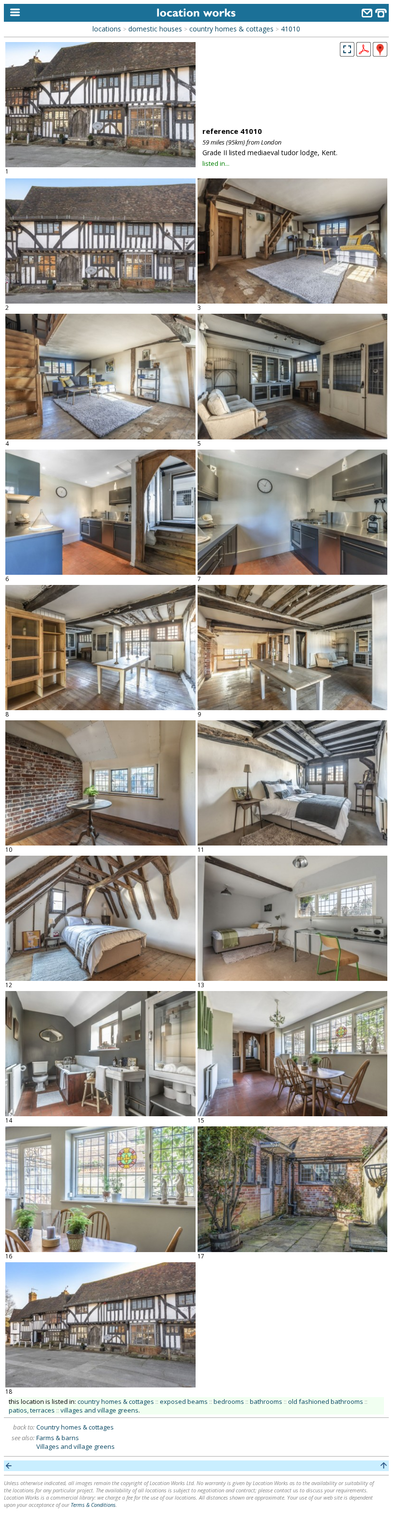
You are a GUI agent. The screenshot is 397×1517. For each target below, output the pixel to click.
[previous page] (9, 1465)
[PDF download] (363, 53)
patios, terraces (32, 1410)
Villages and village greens (75, 1446)
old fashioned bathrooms (325, 1401)
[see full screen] (347, 49)
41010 (290, 28)
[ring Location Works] (381, 14)
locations (106, 28)
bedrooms (229, 1401)
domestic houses (155, 28)
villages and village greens (99, 1410)
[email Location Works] (367, 14)
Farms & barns (57, 1437)
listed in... (215, 163)
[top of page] (384, 1465)
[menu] (12, 13)
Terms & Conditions (93, 1504)
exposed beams (184, 1401)
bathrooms (266, 1401)
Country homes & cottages (75, 1427)
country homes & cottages (231, 28)
